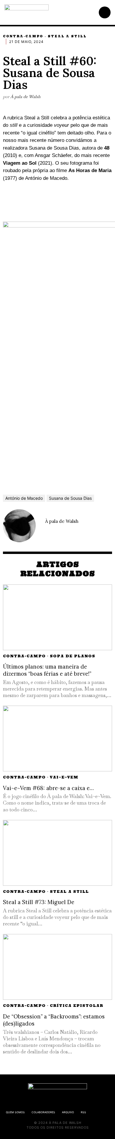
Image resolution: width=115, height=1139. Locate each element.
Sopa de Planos (72, 656)
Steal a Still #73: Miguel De (38, 902)
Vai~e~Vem (64, 777)
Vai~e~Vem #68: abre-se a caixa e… (48, 788)
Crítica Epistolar (76, 1005)
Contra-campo (23, 36)
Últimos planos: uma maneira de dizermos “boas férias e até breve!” (47, 670)
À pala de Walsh (25, 96)
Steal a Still (67, 36)
